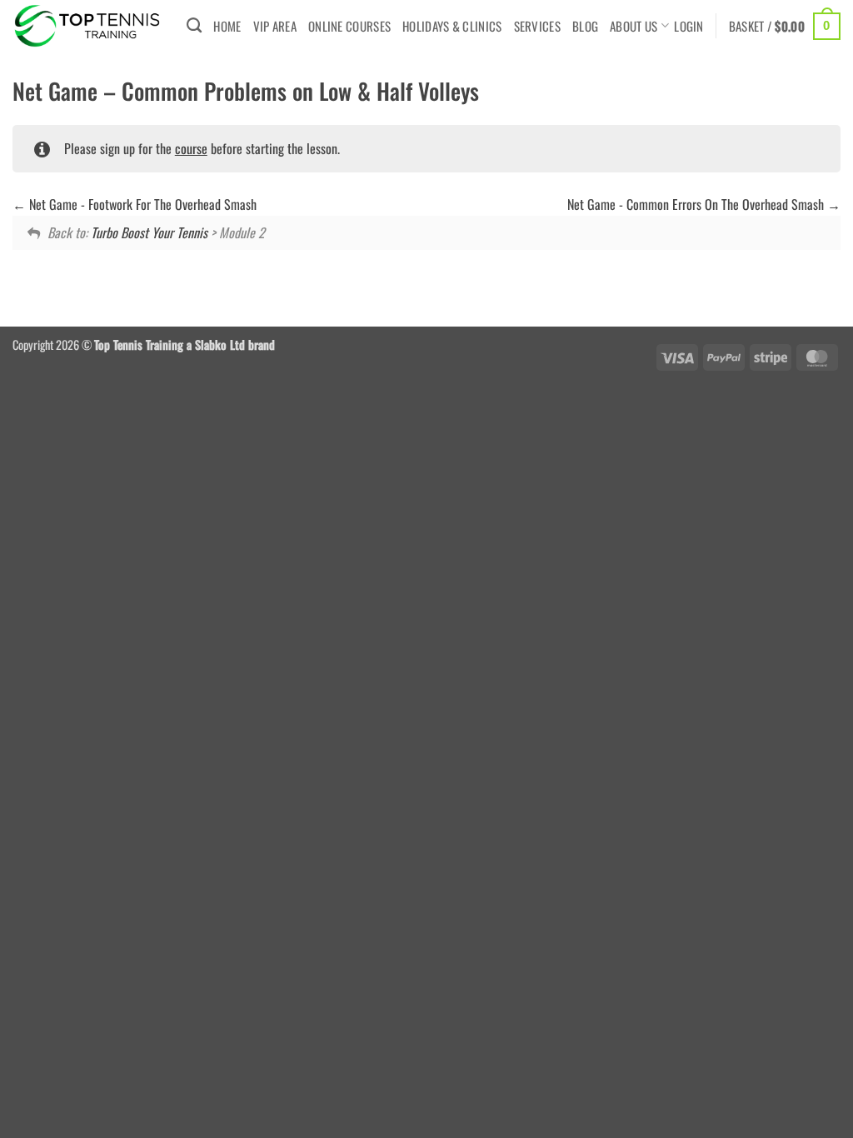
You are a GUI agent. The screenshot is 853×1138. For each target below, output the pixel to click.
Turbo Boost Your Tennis (149, 232)
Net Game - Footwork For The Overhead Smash (141, 204)
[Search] (194, 25)
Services (537, 26)
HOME (227, 26)
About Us (633, 26)
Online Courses (349, 26)
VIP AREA (275, 26)
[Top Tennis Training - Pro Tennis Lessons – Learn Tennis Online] (87, 25)
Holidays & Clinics (451, 26)
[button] (689, 25)
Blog (585, 26)
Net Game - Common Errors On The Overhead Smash (697, 204)
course (191, 148)
